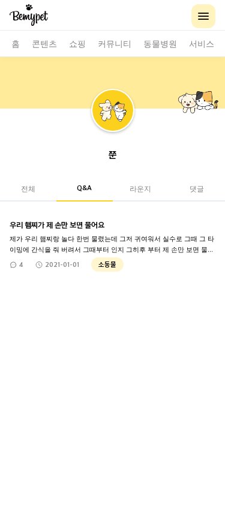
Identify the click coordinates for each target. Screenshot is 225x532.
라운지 (140, 188)
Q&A (84, 188)
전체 (28, 188)
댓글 (197, 188)
